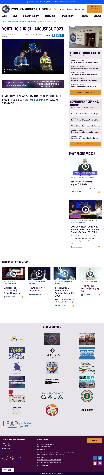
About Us (97, 16)
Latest (62, 9)
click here (19, 461)
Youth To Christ (32, 21)
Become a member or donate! (94, 9)
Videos (9, 21)
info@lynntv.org (6, 451)
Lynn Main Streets (43, 465)
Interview (91, 221)
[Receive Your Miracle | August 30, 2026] (85, 166)
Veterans (82, 223)
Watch (4, 16)
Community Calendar (31, 16)
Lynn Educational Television (46, 444)
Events (84, 221)
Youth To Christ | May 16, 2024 (37, 289)
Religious (39, 34)
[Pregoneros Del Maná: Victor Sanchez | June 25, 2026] (65, 273)
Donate (94, 440)
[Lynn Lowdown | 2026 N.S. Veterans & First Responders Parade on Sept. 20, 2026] (85, 209)
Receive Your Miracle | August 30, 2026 (81, 183)
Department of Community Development (50, 454)
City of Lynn (41, 449)
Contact (69, 9)
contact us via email (32, 100)
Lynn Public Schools (44, 447)
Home (4, 21)
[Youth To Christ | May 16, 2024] (39, 273)
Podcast (85, 178)
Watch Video (77, 191)
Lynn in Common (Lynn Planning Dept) (49, 462)
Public (13, 21)
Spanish (4, 36)
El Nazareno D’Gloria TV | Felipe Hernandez (13, 290)
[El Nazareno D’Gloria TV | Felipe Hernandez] (13, 273)
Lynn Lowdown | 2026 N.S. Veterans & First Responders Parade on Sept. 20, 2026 (84, 229)
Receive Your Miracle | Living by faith (90, 288)
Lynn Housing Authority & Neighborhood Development (55, 452)
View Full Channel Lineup (85, 92)
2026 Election (50, 16)
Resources (84, 16)
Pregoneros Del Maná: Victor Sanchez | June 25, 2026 (64, 291)
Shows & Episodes (21, 21)
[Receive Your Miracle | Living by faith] (90, 273)
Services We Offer (67, 16)
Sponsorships (79, 9)
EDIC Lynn (40, 457)
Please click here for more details (66, 2)
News (15, 16)
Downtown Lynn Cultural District (49, 460)
